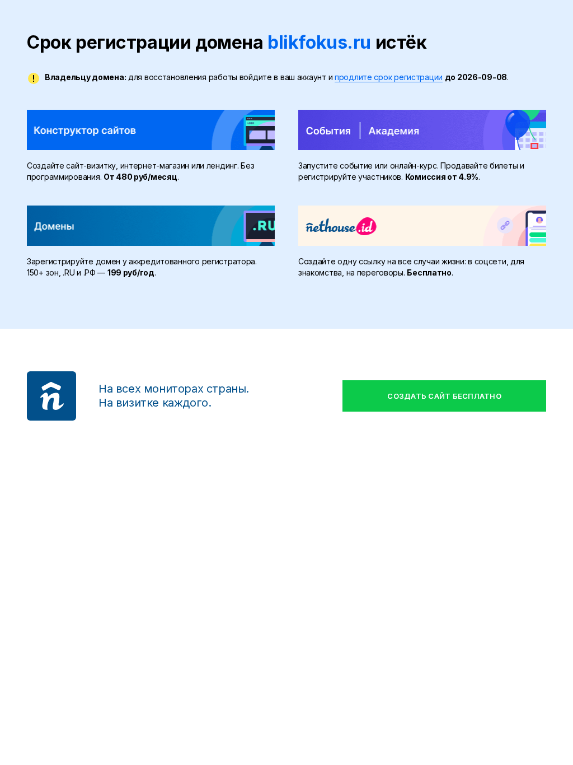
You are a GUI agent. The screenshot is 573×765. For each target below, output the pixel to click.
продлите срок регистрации (389, 77)
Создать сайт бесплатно (444, 395)
